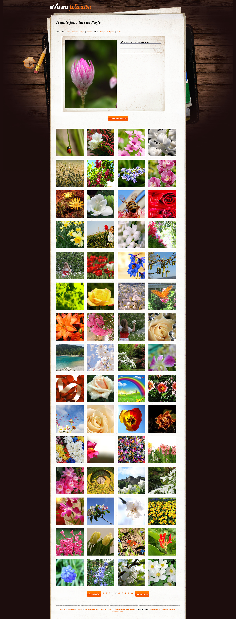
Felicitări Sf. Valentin (75, 609)
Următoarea (142, 594)
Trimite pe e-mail (118, 118)
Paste (68, 32)
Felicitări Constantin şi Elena (125, 609)
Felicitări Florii (155, 609)
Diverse (89, 32)
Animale (75, 32)
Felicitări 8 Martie (168, 609)
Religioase (110, 32)
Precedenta (94, 594)
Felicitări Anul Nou (91, 609)
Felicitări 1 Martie (118, 612)
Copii (82, 32)
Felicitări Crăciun (107, 609)
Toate (119, 32)
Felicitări (62, 609)
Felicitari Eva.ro (70, 7)
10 (132, 593)
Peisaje (102, 32)
